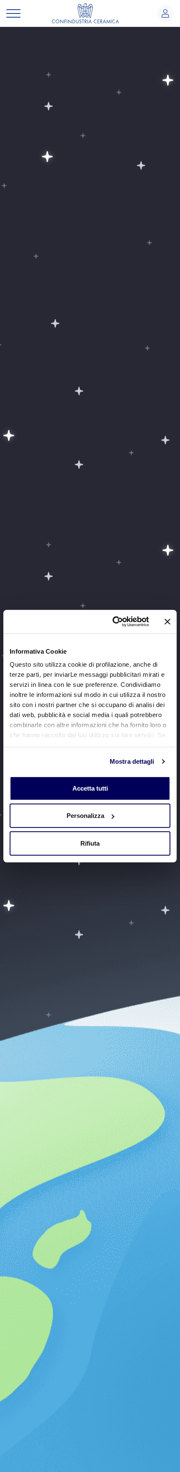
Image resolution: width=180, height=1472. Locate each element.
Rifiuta (90, 842)
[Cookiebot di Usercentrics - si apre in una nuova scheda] (113, 621)
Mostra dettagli (132, 761)
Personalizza (85, 815)
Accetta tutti (90, 787)
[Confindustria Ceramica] (85, 13)
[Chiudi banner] (167, 622)
